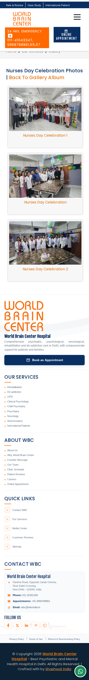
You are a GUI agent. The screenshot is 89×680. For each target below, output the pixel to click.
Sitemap (14, 546)
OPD (10, 396)
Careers (11, 479)
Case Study (34, 5)
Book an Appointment (47, 360)
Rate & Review (14, 5)
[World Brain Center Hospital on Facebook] (8, 625)
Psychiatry (13, 411)
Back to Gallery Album (36, 77)
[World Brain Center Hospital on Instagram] (35, 625)
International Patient (57, 5)
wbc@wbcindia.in (30, 607)
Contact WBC (17, 510)
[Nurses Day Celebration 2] (45, 242)
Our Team (12, 464)
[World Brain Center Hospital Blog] (44, 625)
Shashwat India (58, 669)
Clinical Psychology (18, 401)
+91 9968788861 (41, 601)
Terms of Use (36, 639)
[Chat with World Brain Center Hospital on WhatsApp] (80, 671)
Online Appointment (66, 36)
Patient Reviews (16, 474)
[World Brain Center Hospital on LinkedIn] (26, 625)
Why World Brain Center (20, 455)
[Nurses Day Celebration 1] (45, 109)
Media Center (17, 528)
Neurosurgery (15, 420)
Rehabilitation (14, 387)
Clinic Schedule (15, 469)
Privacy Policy (16, 639)
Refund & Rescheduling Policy (64, 639)
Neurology (13, 416)
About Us (12, 450)
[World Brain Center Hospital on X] (17, 625)
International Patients (18, 425)
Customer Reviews (20, 537)
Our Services (17, 519)
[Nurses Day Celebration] (45, 176)
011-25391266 (30, 595)
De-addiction (14, 392)
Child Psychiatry (16, 406)
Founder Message (17, 460)
